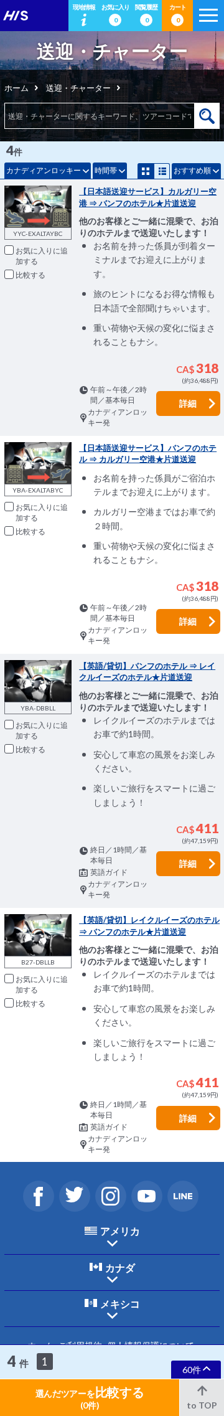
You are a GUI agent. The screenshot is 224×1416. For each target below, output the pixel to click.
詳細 (188, 403)
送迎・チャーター (78, 88)
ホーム (16, 88)
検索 (207, 115)
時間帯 (106, 170)
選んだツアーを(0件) (89, 1397)
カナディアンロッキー (43, 170)
